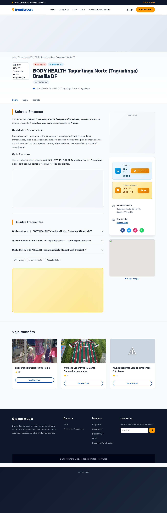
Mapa (25, 100)
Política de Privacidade (99, 9)
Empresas (96, 424)
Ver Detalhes (34, 380)
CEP (75, 9)
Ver (145, 190)
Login (131, 9)
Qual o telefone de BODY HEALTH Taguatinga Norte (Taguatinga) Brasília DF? (51, 240)
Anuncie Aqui (145, 9)
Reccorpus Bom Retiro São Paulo (32, 368)
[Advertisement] (83, 33)
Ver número (141, 171)
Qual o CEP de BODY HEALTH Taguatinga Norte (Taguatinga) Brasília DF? (49, 250)
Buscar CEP (97, 434)
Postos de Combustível (102, 443)
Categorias (64, 9)
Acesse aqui (122, 222)
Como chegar (133, 279)
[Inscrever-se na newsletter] (152, 430)
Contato (36, 100)
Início (52, 9)
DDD (83, 9)
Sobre (15, 100)
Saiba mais (148, 2)
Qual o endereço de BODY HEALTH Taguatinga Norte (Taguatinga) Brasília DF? (52, 231)
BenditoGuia (24, 9)
